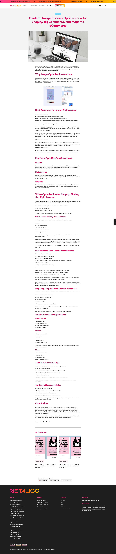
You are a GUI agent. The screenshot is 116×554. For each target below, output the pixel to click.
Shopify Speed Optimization (16, 536)
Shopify (43, 70)
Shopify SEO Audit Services (16, 522)
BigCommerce (48, 70)
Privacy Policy (19, 549)
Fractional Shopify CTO (15, 538)
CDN (36, 187)
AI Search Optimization (15, 513)
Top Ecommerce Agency (15, 504)
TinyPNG (43, 127)
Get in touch (96, 500)
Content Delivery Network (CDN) (46, 167)
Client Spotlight (39, 461)
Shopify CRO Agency (14, 534)
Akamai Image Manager (61, 175)
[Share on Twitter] (43, 422)
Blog (62, 502)
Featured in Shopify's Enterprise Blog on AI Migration (13, 1)
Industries (41, 5)
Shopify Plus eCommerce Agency (17, 511)
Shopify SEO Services (14, 532)
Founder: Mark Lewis (65, 509)
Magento (56, 70)
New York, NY (85, 506)
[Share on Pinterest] (46, 422)
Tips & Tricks (58, 13)
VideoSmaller (69, 282)
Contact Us (60, 5)
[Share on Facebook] (40, 422)
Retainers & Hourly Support (16, 500)
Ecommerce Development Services (15, 527)
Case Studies (34, 5)
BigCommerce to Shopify (42, 502)
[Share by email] (49, 422)
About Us (49, 5)
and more (95, 507)
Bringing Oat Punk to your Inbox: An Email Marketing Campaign (45, 466)
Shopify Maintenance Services (16, 530)
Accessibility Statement (33, 549)
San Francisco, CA (101, 506)
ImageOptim (49, 127)
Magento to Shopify (41, 500)
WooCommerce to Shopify (43, 504)
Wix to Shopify (40, 506)
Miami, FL (90, 507)
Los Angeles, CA (92, 506)
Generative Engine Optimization (17, 515)
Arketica (45, 549)
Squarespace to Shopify (42, 509)
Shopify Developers (86, 509)
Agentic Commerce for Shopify (16, 517)
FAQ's (62, 504)
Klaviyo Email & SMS (14, 502)
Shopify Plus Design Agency (16, 509)
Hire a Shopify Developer (15, 519)
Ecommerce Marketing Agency (16, 524)
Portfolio (63, 500)
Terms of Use (25, 549)
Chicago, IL (84, 507)
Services (25, 5)
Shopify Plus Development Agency (17, 506)
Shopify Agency (101, 507)
